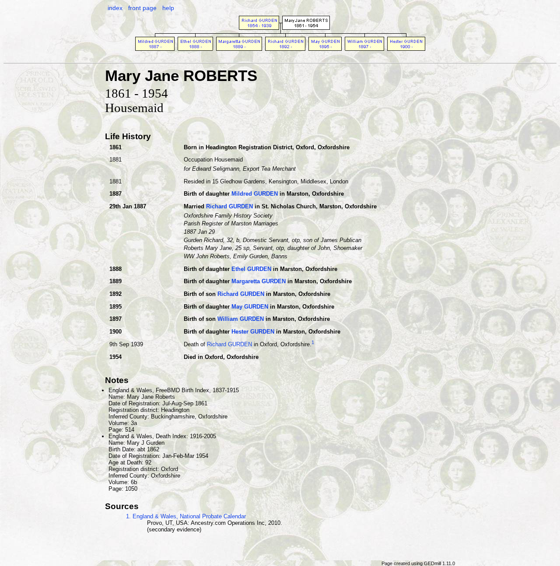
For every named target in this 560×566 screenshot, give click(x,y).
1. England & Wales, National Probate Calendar (186, 516)
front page (142, 7)
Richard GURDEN (229, 206)
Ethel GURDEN (251, 269)
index (115, 7)
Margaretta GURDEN (258, 281)
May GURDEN (249, 306)
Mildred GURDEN (254, 193)
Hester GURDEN (252, 331)
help (168, 7)
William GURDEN (240, 319)
